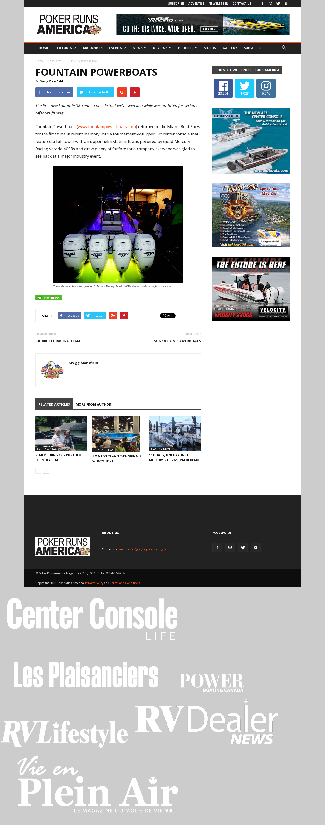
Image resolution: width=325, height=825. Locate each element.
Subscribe (176, 3)
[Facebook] (262, 3)
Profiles (185, 47)
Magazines (93, 47)
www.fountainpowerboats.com (107, 126)
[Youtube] (286, 3)
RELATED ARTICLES (54, 404)
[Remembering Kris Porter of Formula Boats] (61, 433)
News (138, 47)
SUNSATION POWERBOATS (177, 340)
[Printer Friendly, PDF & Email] (48, 297)
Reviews (160, 47)
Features (63, 47)
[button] (284, 48)
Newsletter (218, 3)
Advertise (196, 3)
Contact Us (241, 3)
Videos (210, 47)
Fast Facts (54, 61)
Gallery (230, 47)
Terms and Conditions (125, 583)
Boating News (47, 448)
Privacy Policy (94, 583)
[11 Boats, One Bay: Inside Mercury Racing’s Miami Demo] (175, 433)
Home (44, 47)
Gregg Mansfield (51, 81)
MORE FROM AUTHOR (93, 404)
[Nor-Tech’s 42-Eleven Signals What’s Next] (118, 434)
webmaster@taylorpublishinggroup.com (147, 549)
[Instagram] (270, 3)
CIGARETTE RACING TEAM (57, 340)
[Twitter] (278, 3)
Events (115, 47)
